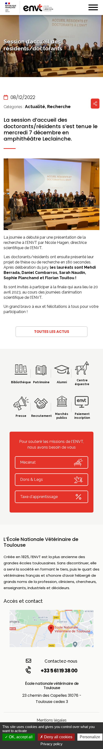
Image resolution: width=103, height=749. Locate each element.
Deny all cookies (57, 737)
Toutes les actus (51, 331)
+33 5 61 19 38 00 (59, 670)
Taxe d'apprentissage (39, 496)
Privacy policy (51, 744)
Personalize (90, 737)
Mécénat (28, 462)
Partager (95, 104)
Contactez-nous (61, 661)
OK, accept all (20, 737)
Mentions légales (52, 720)
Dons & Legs (31, 479)
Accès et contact (23, 601)
